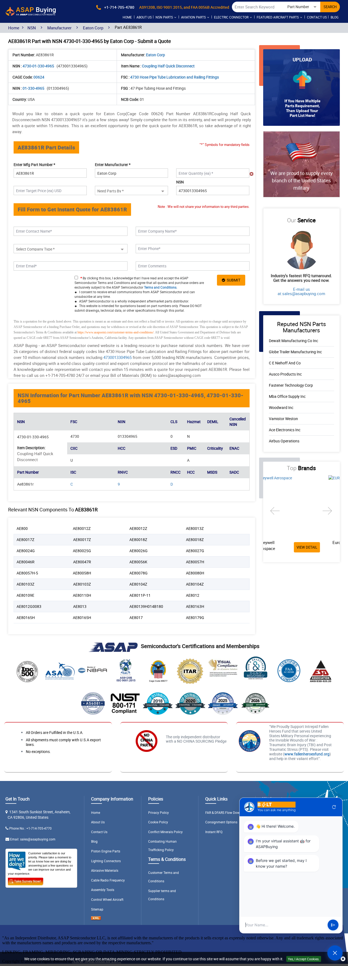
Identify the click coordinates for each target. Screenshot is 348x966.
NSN (31, 27)
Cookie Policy (158, 822)
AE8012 (192, 595)
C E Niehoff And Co (285, 362)
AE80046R (26, 561)
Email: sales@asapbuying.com (32, 839)
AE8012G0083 (29, 606)
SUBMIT (232, 280)
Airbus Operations (284, 440)
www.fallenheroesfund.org (307, 753)
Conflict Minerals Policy (165, 832)
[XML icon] (96, 919)
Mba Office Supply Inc (287, 396)
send (333, 925)
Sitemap (97, 909)
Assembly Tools (102, 889)
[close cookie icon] (343, 959)
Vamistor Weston (283, 418)
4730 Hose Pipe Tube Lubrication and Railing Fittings (174, 77)
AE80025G (82, 550)
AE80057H (195, 561)
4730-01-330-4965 (39, 65)
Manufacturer (59, 27)
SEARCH (330, 7)
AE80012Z (82, 528)
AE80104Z (138, 584)
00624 (38, 77)
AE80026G (138, 550)
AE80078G (138, 573)
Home (127, 17)
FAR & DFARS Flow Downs (224, 812)
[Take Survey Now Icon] (25, 880)
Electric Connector (231, 17)
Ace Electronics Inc (284, 429)
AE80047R (82, 561)
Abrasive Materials (104, 870)
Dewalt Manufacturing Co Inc (293, 340)
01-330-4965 (34, 88)
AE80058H (82, 573)
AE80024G (26, 550)
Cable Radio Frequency (108, 880)
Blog (334, 17)
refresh (334, 807)
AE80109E (25, 595)
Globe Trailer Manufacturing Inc (295, 351)
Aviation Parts (193, 17)
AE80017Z (25, 539)
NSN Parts (164, 17)
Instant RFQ (213, 832)
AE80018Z (138, 539)
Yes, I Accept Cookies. (303, 959)
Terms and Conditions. (160, 287)
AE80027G (195, 550)
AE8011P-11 (140, 595)
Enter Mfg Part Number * (34, 164)
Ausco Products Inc (285, 374)
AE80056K (138, 561)
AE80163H (195, 606)
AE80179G (195, 617)
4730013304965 (117, 357)
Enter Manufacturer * (112, 164)
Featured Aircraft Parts (278, 17)
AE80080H (195, 573)
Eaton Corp (93, 27)
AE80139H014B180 (146, 606)
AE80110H (82, 595)
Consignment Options (221, 822)
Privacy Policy (158, 812)
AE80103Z (25, 584)
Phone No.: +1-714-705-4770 (30, 828)
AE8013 (79, 606)
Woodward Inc (281, 407)
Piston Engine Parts (105, 851)
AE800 (22, 528)
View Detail (318, 547)
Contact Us (317, 17)
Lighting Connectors (106, 861)
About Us (98, 822)
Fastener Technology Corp (291, 385)
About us (144, 17)
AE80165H (26, 617)
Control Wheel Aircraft (107, 899)
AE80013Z (195, 528)
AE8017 (136, 617)
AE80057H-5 (27, 573)
